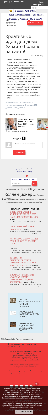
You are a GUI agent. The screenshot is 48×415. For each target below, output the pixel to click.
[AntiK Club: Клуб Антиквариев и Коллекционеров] (11, 11)
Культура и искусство (16, 21)
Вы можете (38, 14)
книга (18, 189)
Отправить (19, 152)
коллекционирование (13, 202)
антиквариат (41, 199)
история (23, 202)
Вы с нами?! (36, 18)
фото (22, 199)
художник (13, 189)
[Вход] (23, 138)
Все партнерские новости (15, 105)
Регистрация (39, 4)
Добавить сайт (34, 23)
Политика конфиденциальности (32, 398)
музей (35, 195)
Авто (28, 202)
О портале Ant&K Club (25, 10)
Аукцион (24, 18)
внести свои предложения (29, 365)
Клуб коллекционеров (19, 14)
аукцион (41, 189)
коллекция (29, 188)
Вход (42, 2)
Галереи (13, 18)
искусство (31, 199)
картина (41, 195)
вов (25, 199)
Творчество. (11, 25)
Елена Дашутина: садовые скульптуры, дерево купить (19, 61)
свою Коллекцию (18, 355)
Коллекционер (18, 194)
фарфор (16, 199)
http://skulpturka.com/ (25, 102)
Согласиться (24, 412)
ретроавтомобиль (36, 202)
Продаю (7, 189)
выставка (7, 198)
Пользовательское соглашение (11, 398)
